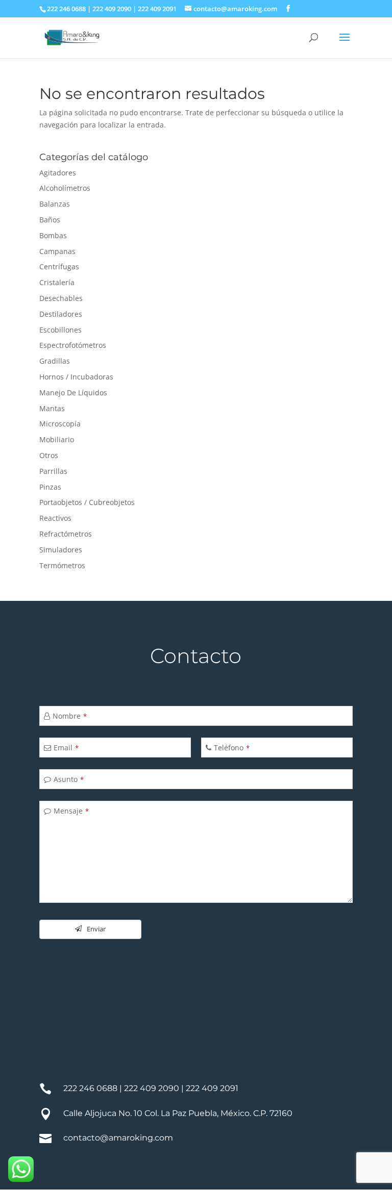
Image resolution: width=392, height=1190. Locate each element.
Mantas (52, 408)
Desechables (61, 298)
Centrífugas (59, 266)
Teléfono (232, 747)
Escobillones (60, 330)
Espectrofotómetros (72, 345)
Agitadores (57, 173)
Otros (48, 455)
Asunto (69, 779)
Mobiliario (56, 439)
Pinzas (50, 487)
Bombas (53, 235)
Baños (49, 219)
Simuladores (60, 549)
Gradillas (54, 361)
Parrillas (53, 471)
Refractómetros (65, 534)
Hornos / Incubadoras (76, 377)
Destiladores (60, 314)
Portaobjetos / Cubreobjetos (87, 502)
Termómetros (62, 565)
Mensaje (71, 811)
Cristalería (57, 282)
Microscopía (60, 423)
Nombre (70, 716)
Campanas (57, 251)
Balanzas (54, 204)
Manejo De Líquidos (73, 392)
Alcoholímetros (64, 188)
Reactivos (55, 518)
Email (66, 747)
